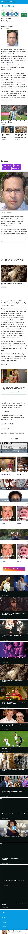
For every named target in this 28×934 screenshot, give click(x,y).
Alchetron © (7, 898)
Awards (17, 148)
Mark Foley (17, 204)
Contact (4, 894)
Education (6, 151)
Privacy (4, 889)
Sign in (24, 15)
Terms (3, 884)
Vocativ (12, 54)
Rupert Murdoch (13, 98)
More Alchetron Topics (7, 391)
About (3, 880)
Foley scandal (7, 148)
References (16, 151)
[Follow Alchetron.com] (14, 538)
